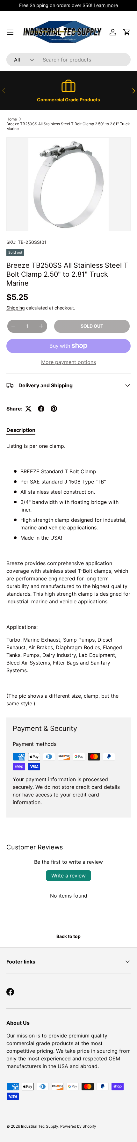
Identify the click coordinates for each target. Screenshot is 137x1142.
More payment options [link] (68, 362)
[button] (127, 32)
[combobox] (68, 59)
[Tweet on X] (28, 408)
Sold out (92, 326)
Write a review (68, 875)
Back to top (68, 936)
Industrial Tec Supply (39, 1126)
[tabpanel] (68, 574)
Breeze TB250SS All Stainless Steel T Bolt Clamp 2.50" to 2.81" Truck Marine (68, 126)
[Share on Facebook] (41, 408)
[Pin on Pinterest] (53, 408)
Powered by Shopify (78, 1126)
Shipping (15, 307)
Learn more (106, 5)
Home (11, 119)
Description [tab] (20, 430)
